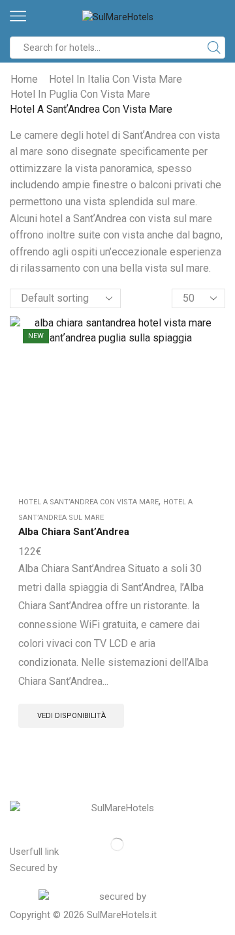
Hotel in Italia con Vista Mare (115, 79)
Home (24, 79)
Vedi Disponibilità (71, 716)
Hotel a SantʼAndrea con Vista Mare (88, 502)
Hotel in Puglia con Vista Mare (80, 94)
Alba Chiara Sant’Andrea (73, 532)
